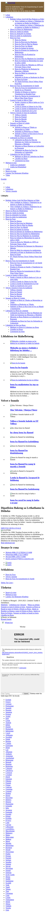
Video (8, 175)
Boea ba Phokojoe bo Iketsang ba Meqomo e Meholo (27, 70)
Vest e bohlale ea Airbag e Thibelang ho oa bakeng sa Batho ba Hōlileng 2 (29, 26)
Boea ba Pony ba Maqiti (23, 46)
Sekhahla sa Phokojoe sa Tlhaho (26, 131)
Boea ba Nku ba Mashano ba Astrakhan (29, 59)
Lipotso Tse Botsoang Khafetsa (17, 173)
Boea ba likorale (21, 119)
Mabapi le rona (11, 163)
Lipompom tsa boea (22, 161)
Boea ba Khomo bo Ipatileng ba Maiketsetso (26, 232)
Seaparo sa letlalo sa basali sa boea (25, 613)
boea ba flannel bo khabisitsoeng (19, 451)
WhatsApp (9, 623)
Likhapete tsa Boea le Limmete (21, 138)
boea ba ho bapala (19, 367)
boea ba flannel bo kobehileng (24, 441)
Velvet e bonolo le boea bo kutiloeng (23, 113)
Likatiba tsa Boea (21, 159)
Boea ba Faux (15, 38)
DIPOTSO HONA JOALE (11, 528)
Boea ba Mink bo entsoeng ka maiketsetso (25, 250)
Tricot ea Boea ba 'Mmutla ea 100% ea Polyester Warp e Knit (29, 66)
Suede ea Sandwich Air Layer (26, 111)
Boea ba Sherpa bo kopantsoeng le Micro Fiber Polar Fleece (27, 97)
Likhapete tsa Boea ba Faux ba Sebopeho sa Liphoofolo (26, 151)
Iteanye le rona (11, 171)
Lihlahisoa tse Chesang (17, 605)
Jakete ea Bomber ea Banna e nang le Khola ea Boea (19, 610)
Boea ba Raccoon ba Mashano (26, 42)
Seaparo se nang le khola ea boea (13, 607)
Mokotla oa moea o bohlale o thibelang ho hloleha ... (24, 349)
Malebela (4, 605)
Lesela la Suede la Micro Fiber (21, 100)
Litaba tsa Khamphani (18, 167)
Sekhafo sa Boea (16, 125)
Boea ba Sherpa (20, 40)
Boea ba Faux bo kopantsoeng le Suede (24, 86)
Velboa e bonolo (21, 115)
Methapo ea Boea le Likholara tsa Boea (29, 156)
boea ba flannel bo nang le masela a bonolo (22, 465)
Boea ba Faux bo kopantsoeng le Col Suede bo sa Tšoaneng (28, 89)
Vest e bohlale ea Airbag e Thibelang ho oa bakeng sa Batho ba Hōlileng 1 (29, 22)
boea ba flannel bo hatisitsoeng (24, 489)
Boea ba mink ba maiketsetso (20, 36)
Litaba (8, 169)
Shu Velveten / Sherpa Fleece (23, 410)
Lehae (8, 15)
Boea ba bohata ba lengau (24, 48)
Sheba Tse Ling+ (7, 583)
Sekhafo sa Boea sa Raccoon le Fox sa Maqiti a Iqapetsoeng (29, 135)
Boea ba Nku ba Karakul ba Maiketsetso (25, 234)
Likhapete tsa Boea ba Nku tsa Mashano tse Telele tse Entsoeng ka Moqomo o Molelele (28, 142)
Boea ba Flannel (21, 117)
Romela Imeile (6, 619)
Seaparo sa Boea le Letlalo (20, 123)
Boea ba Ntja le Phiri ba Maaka (26, 44)
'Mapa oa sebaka (33, 605)
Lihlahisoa (9, 17)
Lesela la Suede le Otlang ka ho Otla (28, 106)
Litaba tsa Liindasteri (17, 165)
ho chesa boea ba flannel (21, 432)
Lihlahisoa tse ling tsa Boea (20, 154)
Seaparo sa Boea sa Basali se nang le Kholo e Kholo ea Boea (20, 608)
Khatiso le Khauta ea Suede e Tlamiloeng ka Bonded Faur (25, 93)
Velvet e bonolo (11, 191)
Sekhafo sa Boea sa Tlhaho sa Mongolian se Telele (26, 128)
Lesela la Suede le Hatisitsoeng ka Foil (29, 109)
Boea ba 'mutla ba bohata (19, 32)
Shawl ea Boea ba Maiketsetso (21, 29)
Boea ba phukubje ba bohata (20, 34)
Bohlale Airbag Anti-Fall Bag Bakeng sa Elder (27, 19)
